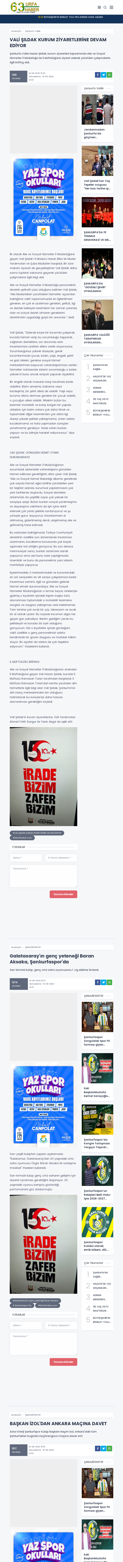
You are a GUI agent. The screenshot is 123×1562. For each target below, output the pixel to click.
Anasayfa (16, 31)
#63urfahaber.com (22, 837)
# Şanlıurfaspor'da (22, 1305)
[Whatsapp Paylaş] (109, 75)
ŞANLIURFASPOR (33, 947)
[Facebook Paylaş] (97, 75)
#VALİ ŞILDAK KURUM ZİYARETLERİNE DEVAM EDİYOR (37, 833)
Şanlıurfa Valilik (32, 31)
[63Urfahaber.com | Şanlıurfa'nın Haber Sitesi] (25, 7)
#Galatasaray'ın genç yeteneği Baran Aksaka (35, 1300)
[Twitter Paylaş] (103, 75)
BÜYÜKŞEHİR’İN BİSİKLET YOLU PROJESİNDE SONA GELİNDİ (70, 17)
